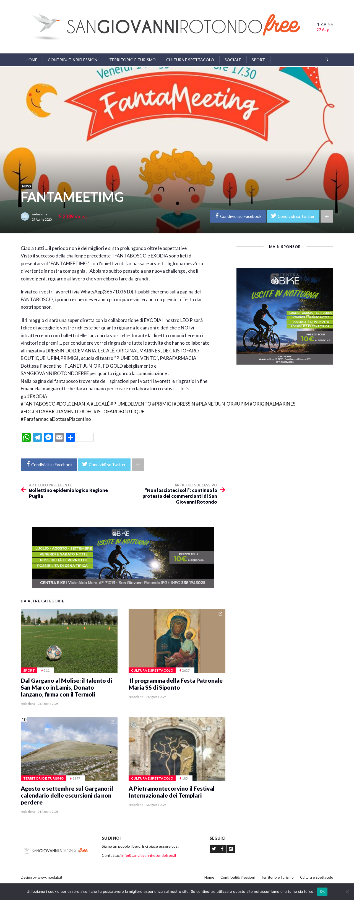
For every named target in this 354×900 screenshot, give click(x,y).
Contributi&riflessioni (73, 59)
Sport (258, 59)
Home (31, 59)
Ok (322, 891)
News (26, 186)
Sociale (233, 59)
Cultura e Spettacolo (190, 59)
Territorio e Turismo (132, 59)
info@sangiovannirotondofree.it (148, 855)
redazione (39, 214)
